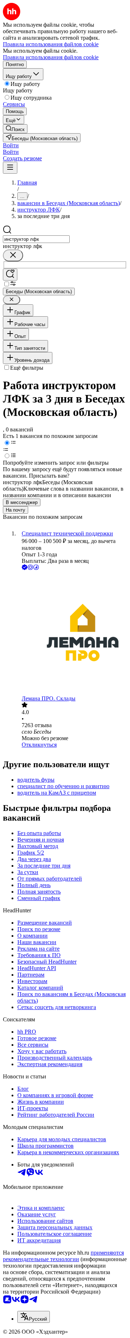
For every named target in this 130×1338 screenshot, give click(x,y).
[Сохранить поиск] (10, 275)
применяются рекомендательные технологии (63, 1256)
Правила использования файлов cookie (51, 57)
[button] (11, 145)
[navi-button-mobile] (10, 168)
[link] (15, 128)
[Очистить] (13, 255)
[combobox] (36, 239)
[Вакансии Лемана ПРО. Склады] (72, 633)
